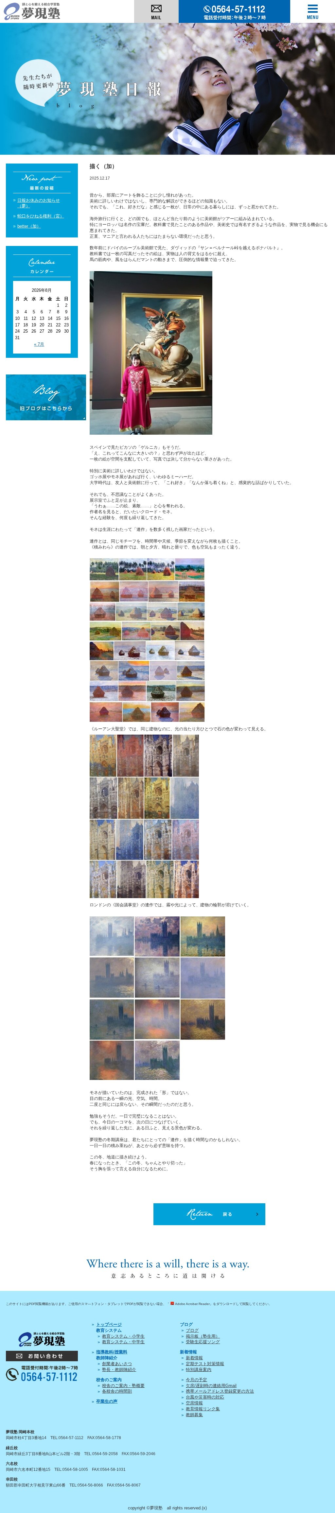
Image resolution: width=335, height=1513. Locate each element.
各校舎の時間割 (117, 1391)
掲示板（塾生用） (203, 1336)
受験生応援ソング (203, 1341)
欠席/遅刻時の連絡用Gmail (211, 1385)
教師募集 (194, 1414)
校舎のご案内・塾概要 (123, 1385)
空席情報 (194, 1402)
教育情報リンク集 (203, 1408)
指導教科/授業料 (111, 1351)
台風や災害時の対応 (205, 1397)
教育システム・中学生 (123, 1341)
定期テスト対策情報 (205, 1363)
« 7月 (39, 344)
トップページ (109, 1324)
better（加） (29, 226)
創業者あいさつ (117, 1363)
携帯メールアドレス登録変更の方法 (220, 1391)
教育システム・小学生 (123, 1336)
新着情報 (194, 1357)
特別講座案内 (198, 1369)
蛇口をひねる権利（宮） (40, 216)
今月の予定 (196, 1379)
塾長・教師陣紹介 (119, 1369)
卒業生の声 (106, 1401)
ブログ (192, 1330)
